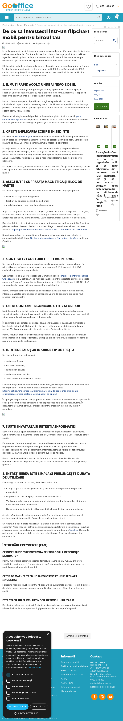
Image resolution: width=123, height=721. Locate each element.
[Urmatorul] (119, 27)
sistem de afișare (24, 136)
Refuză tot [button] (39, 706)
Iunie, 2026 (98, 99)
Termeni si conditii (70, 662)
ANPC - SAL (67, 683)
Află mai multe (34, 668)
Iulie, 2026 (98, 95)
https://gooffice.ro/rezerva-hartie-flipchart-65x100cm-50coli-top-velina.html (49, 229)
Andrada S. (103, 211)
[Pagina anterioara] (105, 27)
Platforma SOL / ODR (72, 674)
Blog (96, 65)
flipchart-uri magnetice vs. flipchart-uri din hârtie (54, 238)
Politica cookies (69, 670)
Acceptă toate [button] (17, 706)
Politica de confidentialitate (74, 666)
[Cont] (108, 17)
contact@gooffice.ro (100, 683)
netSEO (53, 718)
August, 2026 (99, 91)
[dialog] (27, 674)
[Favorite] (88, 8)
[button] (27, 713)
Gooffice (73, 530)
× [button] (47, 634)
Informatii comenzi (70, 687)
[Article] (48, 43)
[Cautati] (99, 17)
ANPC (64, 678)
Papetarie (40, 43)
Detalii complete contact (102, 686)
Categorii (7, 17)
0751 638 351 (97, 679)
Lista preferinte (68, 691)
